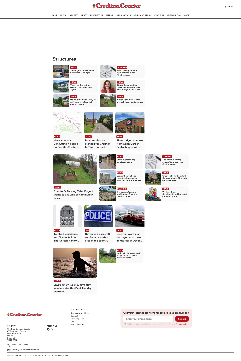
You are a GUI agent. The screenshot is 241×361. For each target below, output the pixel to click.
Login (230, 7)
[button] (10, 6)
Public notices (77, 324)
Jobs (73, 321)
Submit (182, 318)
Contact (74, 316)
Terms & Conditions (80, 313)
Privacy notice (181, 324)
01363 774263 (21, 345)
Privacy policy (77, 318)
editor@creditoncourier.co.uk (25, 349)
